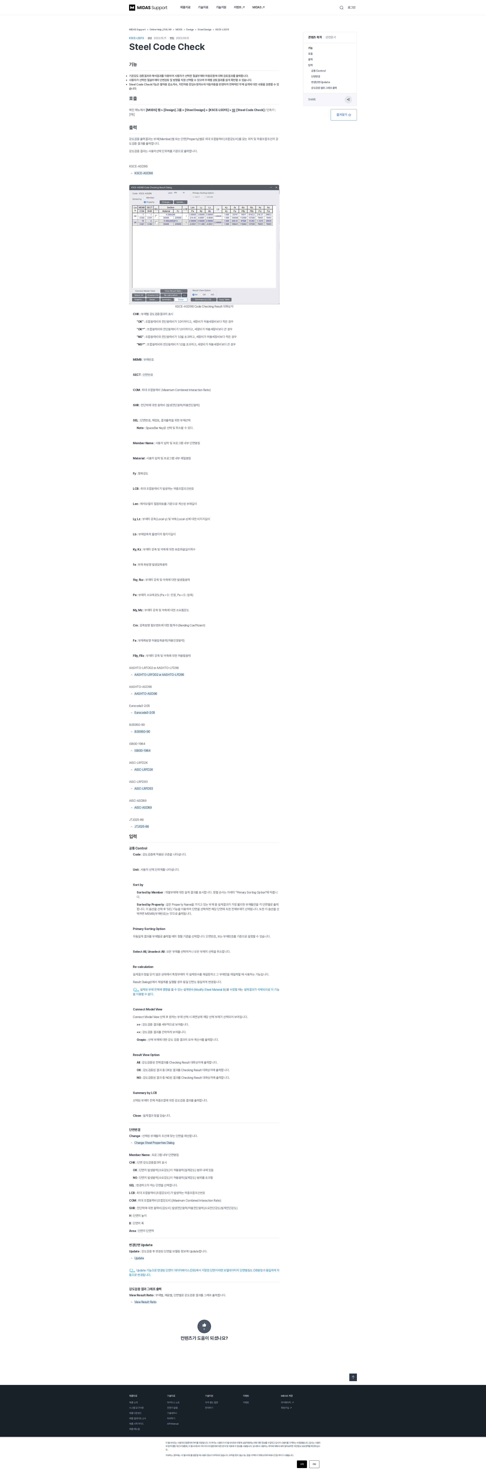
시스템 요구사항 (136, 1407)
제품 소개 (133, 1402)
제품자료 (185, 7)
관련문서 (331, 37)
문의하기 (209, 1407)
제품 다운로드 (135, 1413)
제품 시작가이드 (136, 1423)
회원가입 (285, 1407)
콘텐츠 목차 (315, 37)
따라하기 (171, 1418)
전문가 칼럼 (172, 1407)
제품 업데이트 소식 (137, 1418)
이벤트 (238, 7)
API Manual (173, 1423)
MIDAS (256, 7)
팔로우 (344, 114)
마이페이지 (286, 1402)
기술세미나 (172, 1413)
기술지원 (221, 7)
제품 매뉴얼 (134, 1429)
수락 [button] (302, 1464)
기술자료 (203, 7)
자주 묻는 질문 (211, 1402)
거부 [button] (314, 1464)
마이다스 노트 (173, 1402)
